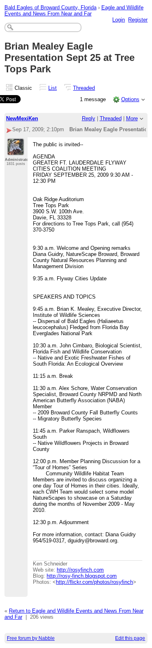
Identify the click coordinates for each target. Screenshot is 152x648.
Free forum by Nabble (31, 638)
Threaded (84, 88)
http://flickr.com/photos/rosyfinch (94, 582)
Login (118, 20)
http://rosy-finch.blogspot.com (82, 576)
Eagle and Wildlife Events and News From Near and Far (73, 10)
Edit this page (130, 638)
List (52, 88)
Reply (88, 118)
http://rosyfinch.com (80, 570)
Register (138, 20)
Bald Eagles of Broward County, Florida (50, 7)
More (132, 118)
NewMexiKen (22, 118)
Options (130, 99)
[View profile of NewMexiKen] (15, 150)
